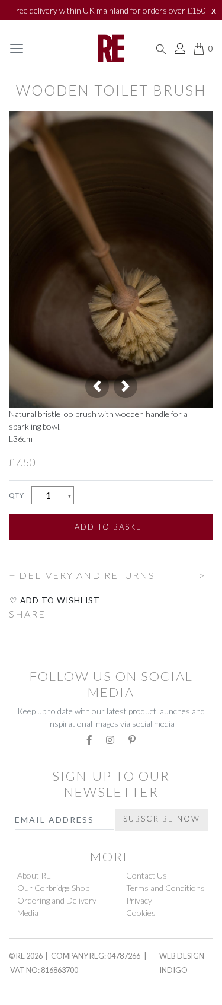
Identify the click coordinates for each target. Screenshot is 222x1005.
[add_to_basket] (9, 558)
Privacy (139, 900)
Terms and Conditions (165, 888)
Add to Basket (111, 527)
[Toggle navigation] (16, 49)
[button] (97, 386)
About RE (34, 875)
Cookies (141, 913)
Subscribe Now (161, 818)
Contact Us (146, 875)
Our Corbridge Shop (53, 888)
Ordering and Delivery (56, 900)
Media (27, 913)
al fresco (36, 998)
